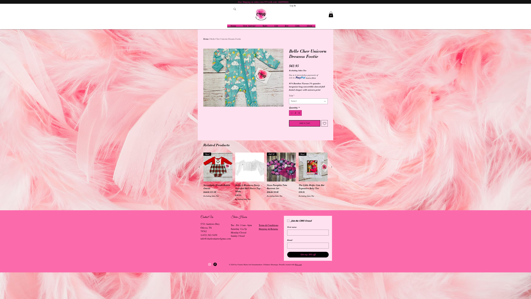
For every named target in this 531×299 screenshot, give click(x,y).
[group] (265, 176)
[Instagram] (209, 264)
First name (292, 227)
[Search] (235, 9)
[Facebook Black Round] (215, 264)
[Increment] (299, 113)
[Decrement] (291, 113)
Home (206, 38)
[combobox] (308, 101)
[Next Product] (331, 167)
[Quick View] (249, 167)
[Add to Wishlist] (324, 123)
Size (291, 95)
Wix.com (298, 264)
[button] (331, 14)
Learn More (311, 78)
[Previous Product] (199, 167)
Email (289, 240)
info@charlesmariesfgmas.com (216, 238)
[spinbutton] (295, 113)
